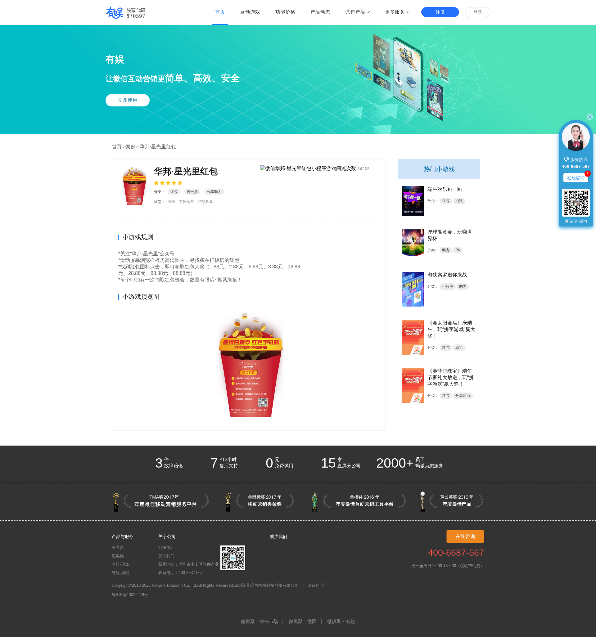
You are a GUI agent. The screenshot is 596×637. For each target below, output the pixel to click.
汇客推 (118, 556)
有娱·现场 (120, 564)
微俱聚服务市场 (259, 621)
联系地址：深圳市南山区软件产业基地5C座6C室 (201, 564)
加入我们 (166, 556)
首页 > (119, 146)
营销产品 (355, 12)
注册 (440, 12)
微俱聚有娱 (341, 621)
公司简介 (166, 547)
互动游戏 (250, 12)
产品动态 (320, 12)
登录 (477, 12)
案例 (131, 146)
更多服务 (395, 12)
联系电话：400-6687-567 (180, 572)
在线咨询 (465, 536)
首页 (220, 12)
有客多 (118, 547)
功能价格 (285, 12)
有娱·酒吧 (120, 572)
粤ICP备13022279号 (130, 594)
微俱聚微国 (303, 621)
